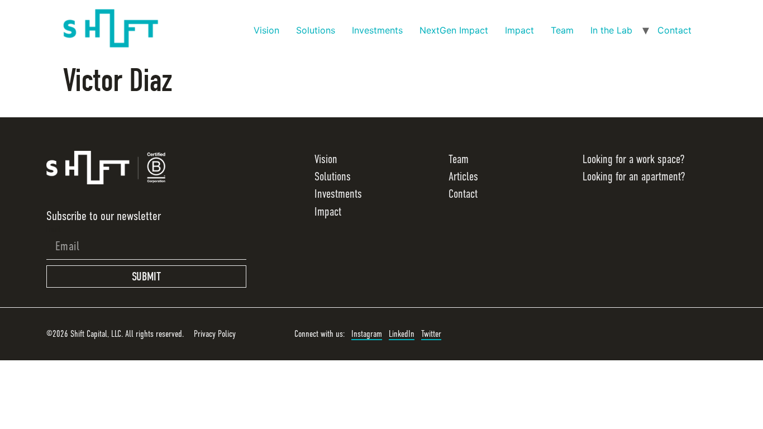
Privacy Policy (215, 334)
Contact (674, 30)
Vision (266, 30)
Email (53, 229)
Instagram (366, 334)
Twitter (431, 334)
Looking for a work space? (633, 159)
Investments (377, 30)
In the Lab (611, 30)
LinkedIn (401, 334)
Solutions (315, 30)
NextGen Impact (453, 30)
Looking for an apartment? (634, 176)
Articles (463, 176)
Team (562, 30)
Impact (519, 30)
